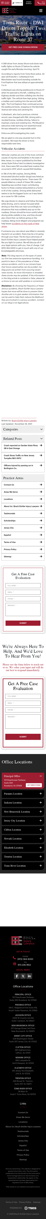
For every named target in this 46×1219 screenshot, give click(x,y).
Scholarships (9, 521)
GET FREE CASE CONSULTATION (23, 47)
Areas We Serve (11, 492)
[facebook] (17, 976)
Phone (11, 599)
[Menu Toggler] (41, 11)
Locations (8, 499)
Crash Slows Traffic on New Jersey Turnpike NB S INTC (19, 457)
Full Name (12, 585)
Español (7, 535)
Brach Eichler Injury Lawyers (24, 421)
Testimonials (9, 514)
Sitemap (7, 557)
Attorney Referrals (29, 3)
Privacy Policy (10, 549)
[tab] (23, 781)
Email (11, 592)
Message (12, 605)
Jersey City (9, 528)
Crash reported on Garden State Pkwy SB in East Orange (21, 447)
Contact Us (9, 485)
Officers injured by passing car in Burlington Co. (18, 467)
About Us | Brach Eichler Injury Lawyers (21, 506)
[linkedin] (29, 976)
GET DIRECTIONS (33, 785)
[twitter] (23, 976)
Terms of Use (10, 542)
